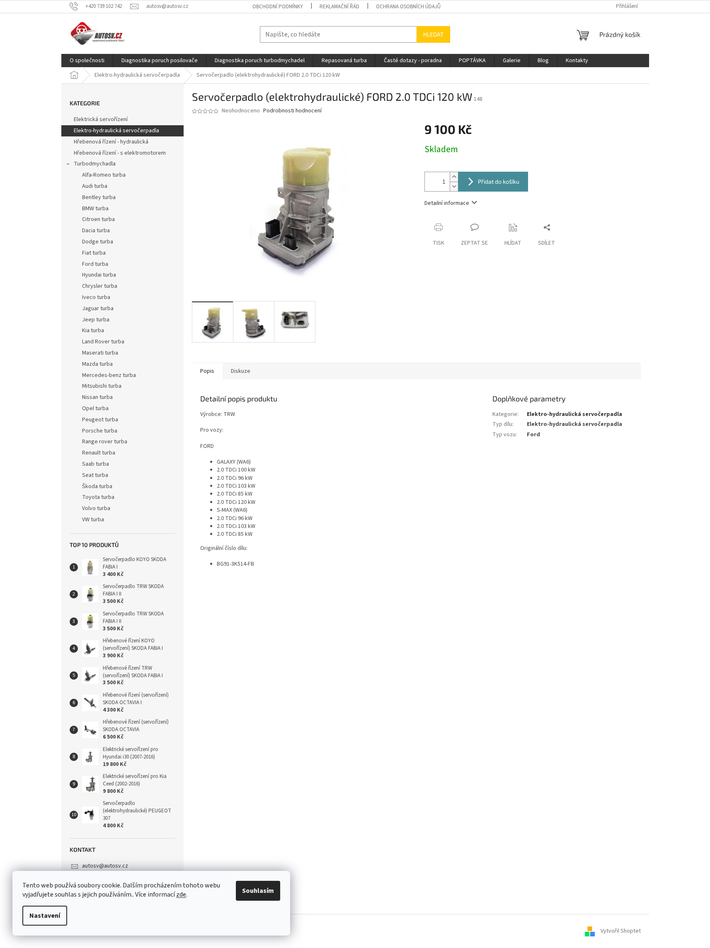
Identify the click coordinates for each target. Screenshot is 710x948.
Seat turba (95, 475)
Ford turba (95, 264)
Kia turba (93, 330)
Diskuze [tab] (240, 371)
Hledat (433, 34)
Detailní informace (446, 203)
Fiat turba (94, 253)
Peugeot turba (100, 420)
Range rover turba (104, 442)
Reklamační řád (339, 6)
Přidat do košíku (498, 181)
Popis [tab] (207, 371)
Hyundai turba (99, 275)
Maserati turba (100, 353)
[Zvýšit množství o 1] (454, 177)
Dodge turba (97, 242)
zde (181, 894)
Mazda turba (97, 364)
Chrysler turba (99, 286)
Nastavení (44, 915)
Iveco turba (96, 297)
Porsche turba (99, 431)
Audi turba (94, 186)
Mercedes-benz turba (109, 375)
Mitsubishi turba (101, 386)
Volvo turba (96, 508)
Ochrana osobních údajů (408, 6)
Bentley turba (99, 197)
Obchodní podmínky (277, 6)
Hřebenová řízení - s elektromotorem (120, 153)
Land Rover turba (103, 342)
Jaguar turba (98, 308)
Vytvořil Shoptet (621, 931)
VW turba (93, 519)
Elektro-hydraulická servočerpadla (116, 130)
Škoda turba (97, 486)
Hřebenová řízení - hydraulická (111, 142)
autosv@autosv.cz (105, 866)
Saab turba (95, 464)
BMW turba (95, 208)
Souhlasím (258, 890)
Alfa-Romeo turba (104, 175)
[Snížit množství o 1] (454, 186)
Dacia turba (96, 230)
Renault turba (98, 453)
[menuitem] (87, 60)
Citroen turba (98, 219)
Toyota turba (98, 497)
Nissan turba (97, 397)
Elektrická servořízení (101, 119)
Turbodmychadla (95, 164)
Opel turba (95, 408)
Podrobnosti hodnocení (292, 111)
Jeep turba (95, 320)
